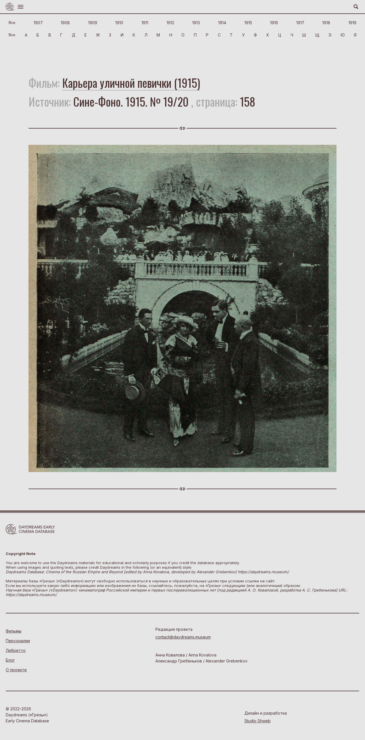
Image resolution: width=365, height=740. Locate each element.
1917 (300, 22)
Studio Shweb (257, 720)
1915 (248, 22)
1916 (274, 22)
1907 (38, 22)
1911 (144, 22)
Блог (10, 660)
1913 (196, 22)
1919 (352, 22)
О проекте (16, 669)
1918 (326, 22)
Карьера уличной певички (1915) (131, 82)
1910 (119, 22)
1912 (170, 22)
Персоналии (18, 640)
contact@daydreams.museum (183, 637)
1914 (222, 22)
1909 (92, 22)
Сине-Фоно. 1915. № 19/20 (130, 101)
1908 (65, 22)
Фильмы (13, 631)
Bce (12, 22)
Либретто (16, 650)
